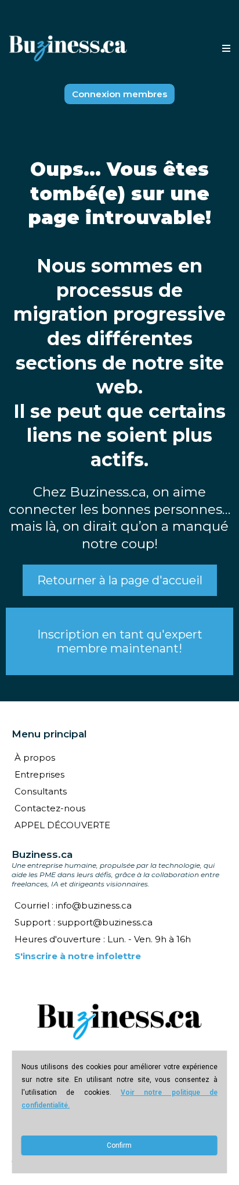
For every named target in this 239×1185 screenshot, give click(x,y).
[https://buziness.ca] (68, 49)
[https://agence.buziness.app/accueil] (119, 1022)
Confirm (119, 1145)
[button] (224, 49)
